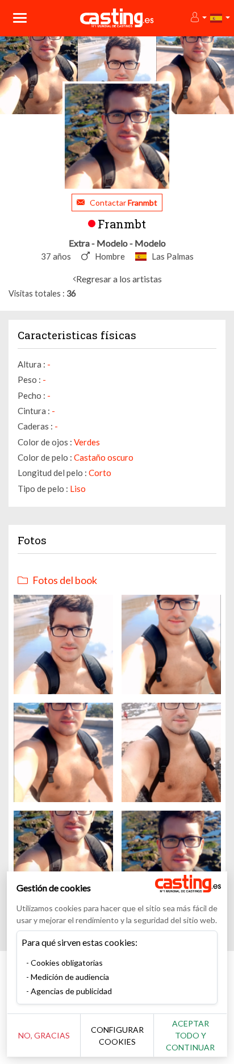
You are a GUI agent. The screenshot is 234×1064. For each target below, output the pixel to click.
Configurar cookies (117, 1035)
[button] (198, 17)
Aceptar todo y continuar (190, 1035)
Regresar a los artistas (119, 278)
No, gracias (44, 1035)
